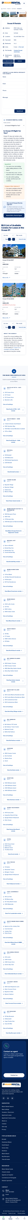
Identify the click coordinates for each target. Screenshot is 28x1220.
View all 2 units (22, 239)
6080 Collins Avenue (10, 638)
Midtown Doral (9, 847)
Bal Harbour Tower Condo (12, 727)
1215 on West (8, 431)
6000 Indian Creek (10, 611)
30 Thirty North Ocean (11, 901)
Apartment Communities (9, 1118)
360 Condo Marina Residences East (14, 694)
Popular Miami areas (9, 1136)
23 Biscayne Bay (9, 519)
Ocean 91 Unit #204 (8, 299)
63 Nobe (7, 641)
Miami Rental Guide (7, 1169)
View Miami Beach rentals (13, 620)
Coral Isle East (9, 928)
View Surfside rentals (13, 770)
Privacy (4, 1129)
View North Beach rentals (13, 650)
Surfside (14, 8)
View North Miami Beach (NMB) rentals (13, 943)
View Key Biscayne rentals (13, 1033)
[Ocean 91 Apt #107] (14, 251)
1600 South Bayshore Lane (12, 986)
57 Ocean (7, 636)
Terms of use (11, 1213)
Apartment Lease (6, 1115)
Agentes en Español (7, 1175)
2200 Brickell (8, 462)
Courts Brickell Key (10, 552)
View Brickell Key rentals (13, 561)
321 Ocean (7, 395)
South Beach (5, 1145)
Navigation (5, 1103)
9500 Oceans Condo (10, 665)
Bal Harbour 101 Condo (11, 724)
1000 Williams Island (10, 783)
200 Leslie (7, 957)
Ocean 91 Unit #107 (8, 260)
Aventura (4, 1150)
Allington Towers (9, 872)
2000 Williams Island (10, 785)
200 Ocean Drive (9, 392)
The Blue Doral (9, 849)
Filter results (19, 235)
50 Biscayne (8, 579)
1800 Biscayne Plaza (10, 514)
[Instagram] (3, 1098)
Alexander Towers (10, 869)
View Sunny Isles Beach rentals (13, 830)
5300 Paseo (8, 845)
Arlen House (8, 820)
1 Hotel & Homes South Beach (13, 423)
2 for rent (21, 47)
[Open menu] (24, 3)
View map (20, 61)
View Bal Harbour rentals (13, 740)
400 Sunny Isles (9, 812)
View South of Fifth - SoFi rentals (13, 409)
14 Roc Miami (8, 574)
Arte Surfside (8, 756)
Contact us (14, 1075)
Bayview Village (9, 487)
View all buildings (8, 404)
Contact (4, 1123)
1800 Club (7, 516)
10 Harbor (7, 867)
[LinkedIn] (12, 1098)
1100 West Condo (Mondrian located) (15, 428)
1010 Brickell (8, 455)
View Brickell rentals (13, 471)
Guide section (7, 122)
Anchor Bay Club (9, 964)
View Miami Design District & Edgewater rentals (13, 531)
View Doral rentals (13, 854)
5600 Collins (8, 609)
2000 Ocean (8, 959)
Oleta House (8, 933)
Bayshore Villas (9, 991)
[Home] (1, 8)
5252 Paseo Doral (9, 844)
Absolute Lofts (9, 400)
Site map (4, 1126)
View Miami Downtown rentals (13, 591)
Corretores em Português (9, 1177)
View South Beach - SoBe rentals (13, 441)
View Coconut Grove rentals (13, 1003)
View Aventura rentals (13, 799)
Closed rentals (6, 1172)
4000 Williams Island (10, 790)
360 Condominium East (11, 699)
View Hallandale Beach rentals (13, 973)
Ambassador (8, 1018)
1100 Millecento (9, 457)
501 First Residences (10, 582)
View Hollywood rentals (13, 883)
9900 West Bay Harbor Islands (13, 668)
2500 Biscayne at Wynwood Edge (14, 521)
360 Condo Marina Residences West (15, 697)
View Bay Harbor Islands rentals (13, 680)
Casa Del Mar (8, 1023)
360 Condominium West (11, 702)
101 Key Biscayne (9, 1016)
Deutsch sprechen (7, 1180)
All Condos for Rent (8, 61)
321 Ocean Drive (9, 397)
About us (4, 1121)
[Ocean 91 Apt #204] (14, 290)
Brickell (4, 1139)
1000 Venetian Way (10, 426)
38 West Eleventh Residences (13, 577)
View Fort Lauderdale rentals (13, 913)
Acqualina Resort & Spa (11, 815)
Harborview (8, 489)
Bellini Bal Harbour (10, 731)
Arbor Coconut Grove (10, 989)
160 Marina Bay (9, 899)
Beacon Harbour (9, 994)
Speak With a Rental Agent (14, 215)
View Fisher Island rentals (13, 500)
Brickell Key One (9, 548)
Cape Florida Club (9, 1021)
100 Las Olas (8, 896)
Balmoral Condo (9, 729)
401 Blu (7, 633)
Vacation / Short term (8, 1112)
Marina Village (9, 491)
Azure (6, 760)
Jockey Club (8, 931)
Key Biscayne (5, 1156)
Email (7, 1194)
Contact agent (8, 64)
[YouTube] (8, 1098)
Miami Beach (5, 1153)
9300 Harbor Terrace (10, 663)
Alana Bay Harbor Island (11, 671)
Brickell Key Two (9, 550)
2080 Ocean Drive (10, 962)
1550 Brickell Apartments (11, 460)
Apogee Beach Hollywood (12, 817)
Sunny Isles (5, 1148)
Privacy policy (21, 1213)
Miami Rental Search (8, 1106)
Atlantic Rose (8, 758)
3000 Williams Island (10, 788)
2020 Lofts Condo (9, 604)
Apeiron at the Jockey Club (12, 926)
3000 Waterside (9, 904)
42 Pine (7, 606)
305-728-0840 (10, 1192)
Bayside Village (9, 484)
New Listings (5, 1109)
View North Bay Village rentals (13, 711)
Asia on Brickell (9, 545)
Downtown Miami (7, 1142)
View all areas (6, 1159)
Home (4, 8)
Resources (5, 1165)
